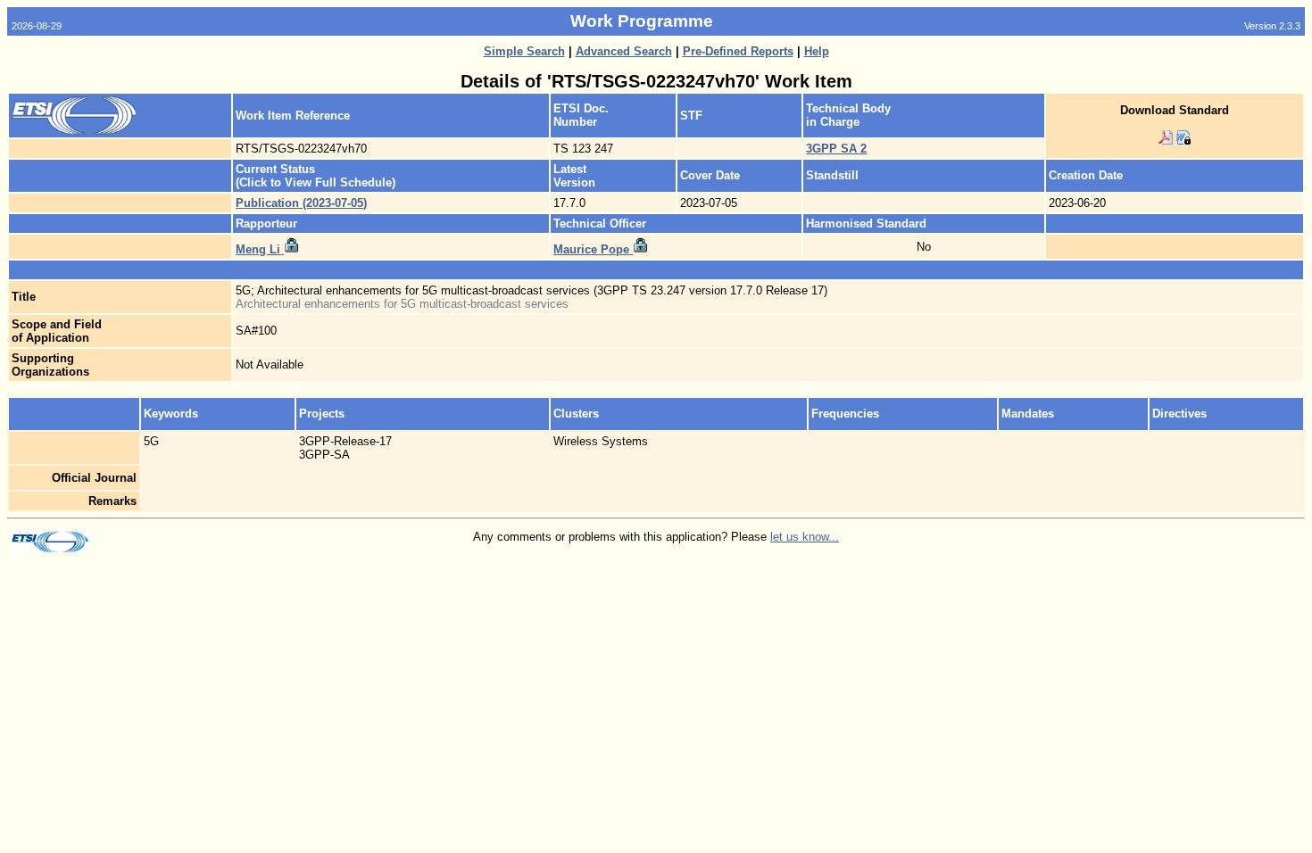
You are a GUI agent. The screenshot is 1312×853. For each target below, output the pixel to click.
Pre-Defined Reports (738, 51)
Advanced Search (624, 51)
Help (816, 51)
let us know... (804, 536)
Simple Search (524, 51)
